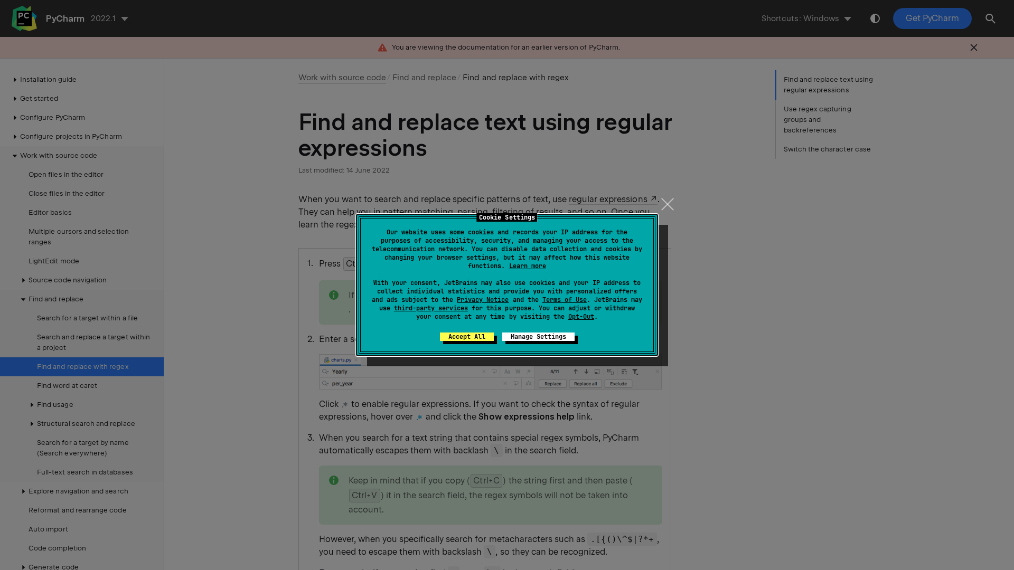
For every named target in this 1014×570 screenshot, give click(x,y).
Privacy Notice (483, 300)
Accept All (466, 336)
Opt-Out (581, 316)
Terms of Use (564, 300)
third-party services (431, 308)
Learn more (527, 266)
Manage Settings (538, 336)
